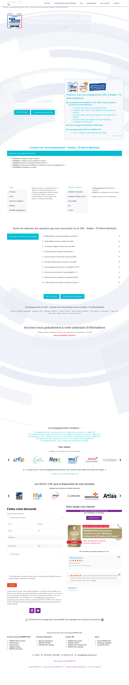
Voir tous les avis (74, 565)
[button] (8, 460)
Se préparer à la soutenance (83, 122)
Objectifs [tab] (12, 205)
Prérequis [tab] (12, 192)
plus (94, 580)
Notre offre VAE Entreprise (65, 3)
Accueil (47, 3)
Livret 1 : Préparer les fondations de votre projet (89, 133)
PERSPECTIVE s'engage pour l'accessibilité (46, 620)
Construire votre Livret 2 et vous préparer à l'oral (90, 108)
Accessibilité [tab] (72, 201)
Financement (91, 3)
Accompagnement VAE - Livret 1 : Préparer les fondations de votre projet (64, 441)
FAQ (81, 3)
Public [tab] (11, 187)
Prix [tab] (69, 205)
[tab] (64, 161)
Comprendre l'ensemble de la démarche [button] (22, 153)
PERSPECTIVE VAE (76, 558)
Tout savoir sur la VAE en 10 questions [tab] (23, 236)
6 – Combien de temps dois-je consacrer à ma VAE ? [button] (59, 262)
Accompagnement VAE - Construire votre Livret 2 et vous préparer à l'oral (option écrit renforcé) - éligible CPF (64, 436)
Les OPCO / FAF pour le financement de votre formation (64, 484)
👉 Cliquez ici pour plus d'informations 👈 (64, 474)
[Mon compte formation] (15, 20)
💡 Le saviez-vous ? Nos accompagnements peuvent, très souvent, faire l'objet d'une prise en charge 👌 (65, 470)
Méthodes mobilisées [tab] (75, 187)
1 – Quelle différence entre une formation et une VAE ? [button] (60, 236)
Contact (117, 3)
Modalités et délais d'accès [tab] (77, 196)
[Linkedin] (31, 610)
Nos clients (105, 3)
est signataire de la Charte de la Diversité (83, 620)
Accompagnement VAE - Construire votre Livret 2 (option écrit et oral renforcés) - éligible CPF (64, 432)
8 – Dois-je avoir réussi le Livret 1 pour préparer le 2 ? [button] (59, 272)
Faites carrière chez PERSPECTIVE (64, 661)
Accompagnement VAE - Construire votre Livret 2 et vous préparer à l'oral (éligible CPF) (64, 438)
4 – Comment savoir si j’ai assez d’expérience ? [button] (58, 251)
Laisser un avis (85, 565)
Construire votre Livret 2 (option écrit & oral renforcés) (92, 119)
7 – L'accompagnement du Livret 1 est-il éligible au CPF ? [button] (61, 267)
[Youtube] (38, 610)
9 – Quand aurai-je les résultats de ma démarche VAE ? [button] (60, 277)
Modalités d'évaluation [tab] (75, 192)
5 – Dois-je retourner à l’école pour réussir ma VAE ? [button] (59, 257)
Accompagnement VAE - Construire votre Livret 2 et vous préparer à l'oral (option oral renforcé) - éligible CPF (64, 434)
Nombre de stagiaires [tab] (16, 201)
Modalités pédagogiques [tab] (17, 210)
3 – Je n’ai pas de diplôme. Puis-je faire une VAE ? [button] (58, 246)
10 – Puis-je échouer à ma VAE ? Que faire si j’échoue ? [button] (60, 282)
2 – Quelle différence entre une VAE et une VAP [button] (57, 241)
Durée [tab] (11, 196)
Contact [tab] (70, 210)
